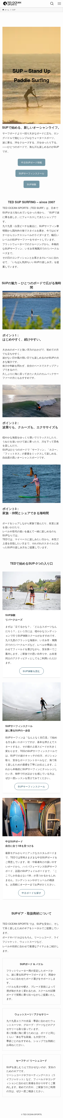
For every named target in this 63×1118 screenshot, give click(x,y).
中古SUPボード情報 (31, 162)
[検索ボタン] (52, 3)
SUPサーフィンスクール (31, 173)
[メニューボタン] (59, 3)
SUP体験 (31, 184)
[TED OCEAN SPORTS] (12, 3)
